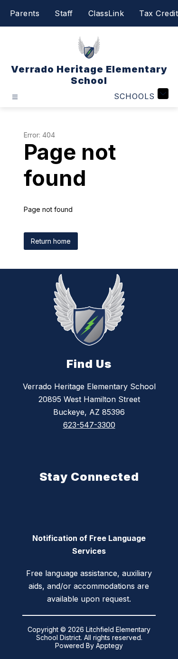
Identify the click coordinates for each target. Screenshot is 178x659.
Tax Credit (158, 13)
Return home (51, 241)
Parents (25, 13)
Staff (64, 13)
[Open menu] (14, 97)
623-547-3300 (89, 425)
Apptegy (109, 645)
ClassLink (106, 13)
